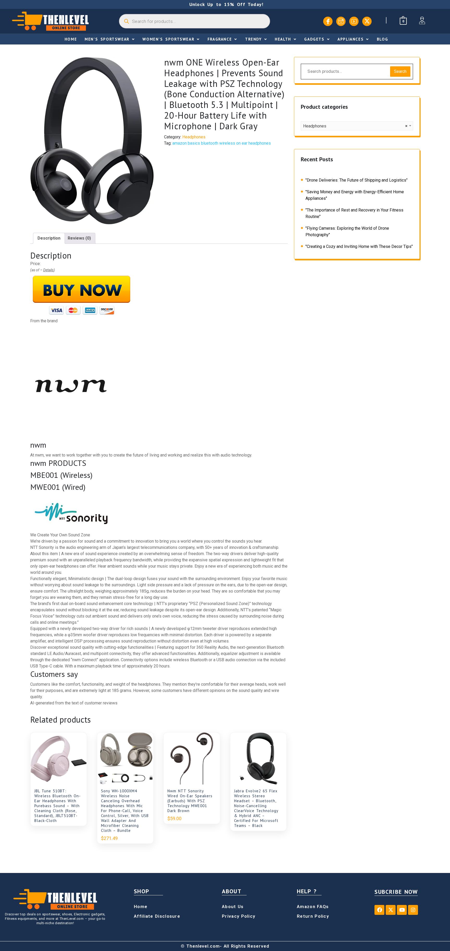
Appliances (351, 39)
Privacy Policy (238, 916)
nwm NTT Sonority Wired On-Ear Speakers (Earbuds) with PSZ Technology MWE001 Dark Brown (190, 800)
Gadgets (314, 39)
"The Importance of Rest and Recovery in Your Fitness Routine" (354, 213)
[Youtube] (354, 21)
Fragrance (220, 39)
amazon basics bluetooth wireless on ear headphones (221, 143)
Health (283, 39)
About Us (232, 906)
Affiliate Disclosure (157, 916)
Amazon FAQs (313, 906)
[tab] (49, 238)
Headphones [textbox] (355, 126)
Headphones (193, 136)
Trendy (253, 39)
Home (71, 39)
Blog (382, 39)
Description (49, 238)
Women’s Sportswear (168, 39)
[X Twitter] (367, 21)
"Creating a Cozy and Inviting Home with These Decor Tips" (359, 246)
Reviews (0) (79, 238)
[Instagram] (341, 21)
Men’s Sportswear (107, 39)
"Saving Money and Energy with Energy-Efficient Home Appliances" (354, 195)
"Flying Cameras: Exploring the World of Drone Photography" (347, 231)
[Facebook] (328, 21)
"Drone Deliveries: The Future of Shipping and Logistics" (356, 180)
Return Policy (313, 916)
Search (400, 71)
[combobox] (357, 125)
